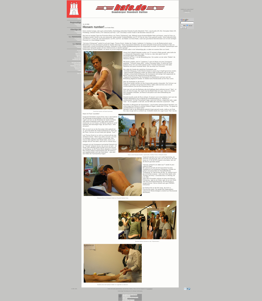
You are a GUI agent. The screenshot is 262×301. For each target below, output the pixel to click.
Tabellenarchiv (76, 59)
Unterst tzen (77, 67)
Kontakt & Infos (76, 62)
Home (79, 18)
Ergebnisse (78, 24)
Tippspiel (78, 55)
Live (79, 52)
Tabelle (79, 26)
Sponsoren (78, 68)
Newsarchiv (77, 58)
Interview (78, 53)
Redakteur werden (76, 65)
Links (79, 70)
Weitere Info (187, 12)
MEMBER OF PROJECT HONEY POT (129, 295)
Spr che (79, 56)
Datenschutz (77, 64)
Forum (79, 50)
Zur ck (79, 73)
